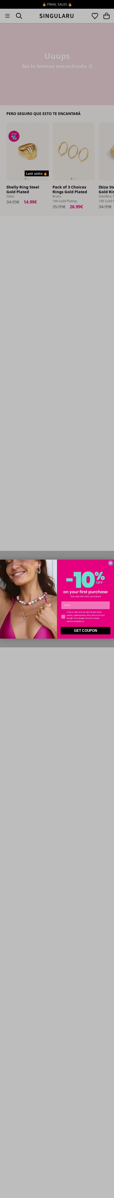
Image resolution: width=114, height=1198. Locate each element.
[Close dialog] (110, 563)
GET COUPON (85, 630)
